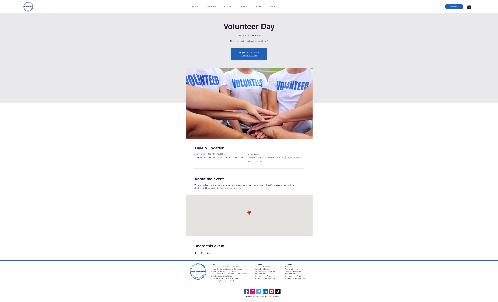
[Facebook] (246, 291)
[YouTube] (271, 291)
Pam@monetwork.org (293, 271)
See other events (249, 55)
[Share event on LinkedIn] (208, 253)
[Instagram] (252, 291)
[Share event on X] (202, 253)
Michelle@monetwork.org (265, 271)
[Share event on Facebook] (195, 253)
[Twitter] (258, 291)
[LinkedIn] (265, 291)
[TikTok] (278, 291)
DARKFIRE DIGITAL (272, 296)
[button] (469, 6)
